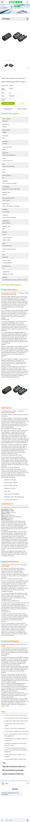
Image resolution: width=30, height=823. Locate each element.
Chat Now (22, 103)
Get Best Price (8, 103)
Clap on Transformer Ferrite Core (13, 774)
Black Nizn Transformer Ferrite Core (13, 766)
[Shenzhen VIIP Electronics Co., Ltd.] (15, 2)
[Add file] (2, 820)
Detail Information (8, 108)
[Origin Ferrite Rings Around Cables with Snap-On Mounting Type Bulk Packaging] (14, 42)
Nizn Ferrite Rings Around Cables (13, 770)
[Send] (27, 820)
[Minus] (28, 784)
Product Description (22, 108)
